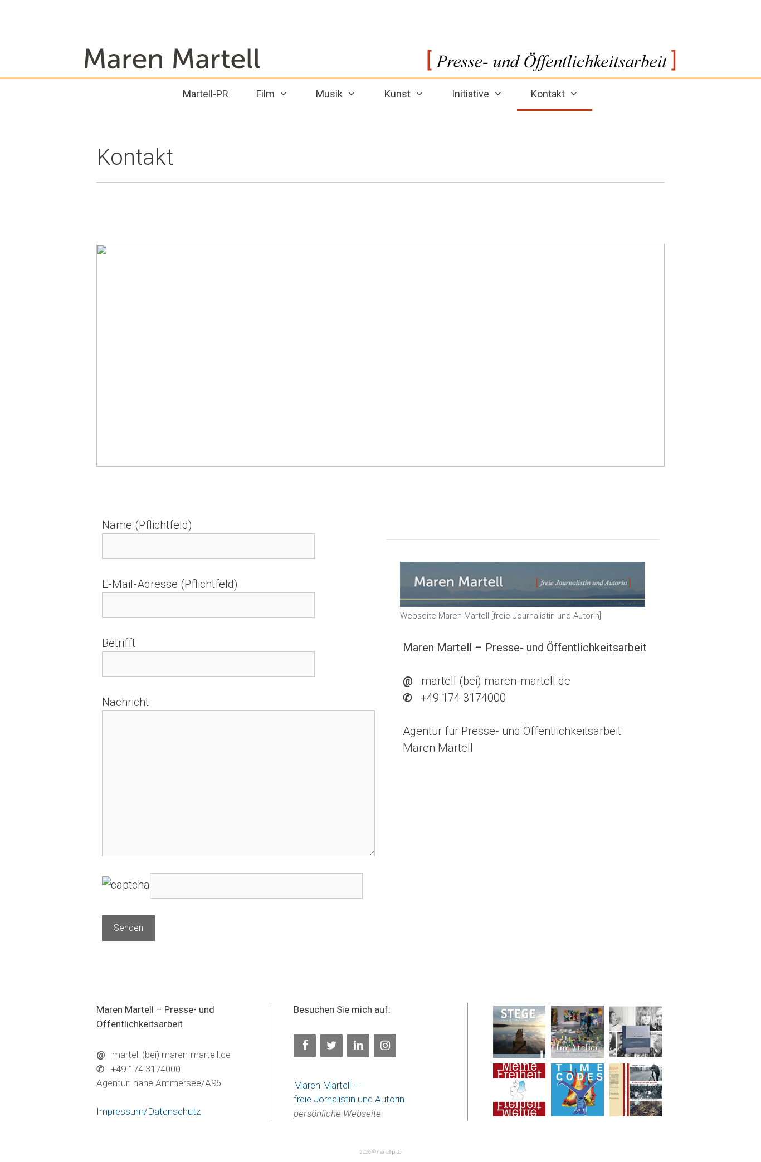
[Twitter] (331, 1045)
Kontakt (548, 94)
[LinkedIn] (358, 1045)
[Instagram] (385, 1045)
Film (265, 94)
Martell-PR (205, 94)
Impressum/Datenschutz (148, 1111)
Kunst (397, 94)
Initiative (470, 94)
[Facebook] (305, 1045)
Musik (329, 94)
